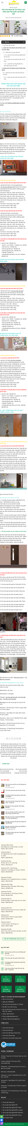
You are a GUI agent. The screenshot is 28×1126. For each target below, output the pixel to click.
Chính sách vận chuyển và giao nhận (12, 1038)
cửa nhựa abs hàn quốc (17, 291)
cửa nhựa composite (15, 360)
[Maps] (1, 1123)
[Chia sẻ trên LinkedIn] (20, 738)
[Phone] (1, 1116)
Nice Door (2, 702)
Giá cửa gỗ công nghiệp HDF (10, 1105)
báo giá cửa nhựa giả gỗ (6, 747)
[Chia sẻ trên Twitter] (12, 738)
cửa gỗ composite (17, 747)
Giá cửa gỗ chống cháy (8, 1102)
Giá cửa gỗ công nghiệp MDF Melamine (13, 1112)
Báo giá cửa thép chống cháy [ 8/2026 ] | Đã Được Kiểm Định (15, 827)
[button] (2, 3)
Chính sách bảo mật (8, 1030)
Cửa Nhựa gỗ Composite (9, 699)
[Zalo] (1, 1120)
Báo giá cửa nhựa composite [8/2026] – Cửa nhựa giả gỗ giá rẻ (15, 817)
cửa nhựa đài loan (7, 187)
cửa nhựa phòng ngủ (6, 754)
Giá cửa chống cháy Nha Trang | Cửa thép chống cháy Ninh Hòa (14, 812)
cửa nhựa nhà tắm (11, 752)
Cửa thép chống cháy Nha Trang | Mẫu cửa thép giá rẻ (15, 833)
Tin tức (15, 7)
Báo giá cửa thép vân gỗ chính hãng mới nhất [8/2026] (15, 822)
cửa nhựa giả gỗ (9, 751)
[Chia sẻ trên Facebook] (9, 738)
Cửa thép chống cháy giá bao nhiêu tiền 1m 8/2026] (15, 796)
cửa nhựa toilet (11, 756)
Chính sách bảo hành (8, 1027)
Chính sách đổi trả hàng (9, 1035)
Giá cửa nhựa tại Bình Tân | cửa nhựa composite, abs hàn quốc (20, 771)
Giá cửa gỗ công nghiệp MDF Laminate (13, 1110)
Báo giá (11, 7)
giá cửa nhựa (19, 756)
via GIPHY (2, 632)
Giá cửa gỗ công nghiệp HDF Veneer (12, 1107)
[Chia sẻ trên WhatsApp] (7, 738)
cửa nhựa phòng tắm (16, 754)
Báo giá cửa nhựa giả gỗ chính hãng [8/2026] (14, 806)
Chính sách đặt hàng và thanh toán (11, 1033)
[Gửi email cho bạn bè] (15, 738)
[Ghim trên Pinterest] (17, 738)
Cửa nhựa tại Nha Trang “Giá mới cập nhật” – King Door (15, 802)
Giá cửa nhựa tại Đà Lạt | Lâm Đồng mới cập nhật (15, 785)
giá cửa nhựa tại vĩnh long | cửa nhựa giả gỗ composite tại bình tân (6, 771)
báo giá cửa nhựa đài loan (20, 745)
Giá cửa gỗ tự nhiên (8, 1117)
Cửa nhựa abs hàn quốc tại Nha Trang (15, 790)
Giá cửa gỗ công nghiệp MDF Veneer (12, 1115)
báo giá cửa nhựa (9, 745)
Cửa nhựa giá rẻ (17, 751)
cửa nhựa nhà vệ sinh (21, 752)
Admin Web (19, 17)
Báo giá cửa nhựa (18, 677)
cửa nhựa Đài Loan (19, 749)
